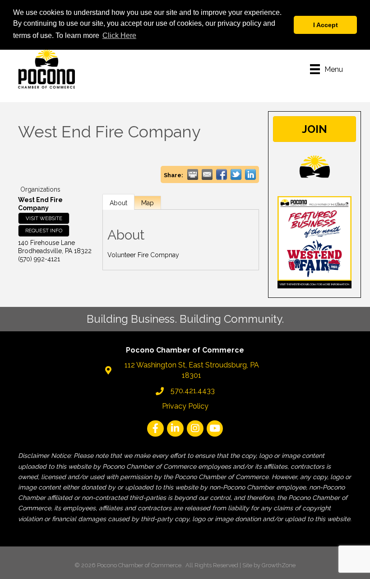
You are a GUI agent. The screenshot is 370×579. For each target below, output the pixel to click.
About (118, 203)
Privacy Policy (185, 406)
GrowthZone (279, 565)
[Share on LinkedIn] (250, 174)
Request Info (43, 230)
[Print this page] (192, 174)
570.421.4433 (193, 390)
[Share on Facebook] (221, 174)
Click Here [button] (119, 35)
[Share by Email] (207, 174)
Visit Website (44, 218)
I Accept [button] (325, 24)
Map (147, 203)
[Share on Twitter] (236, 174)
